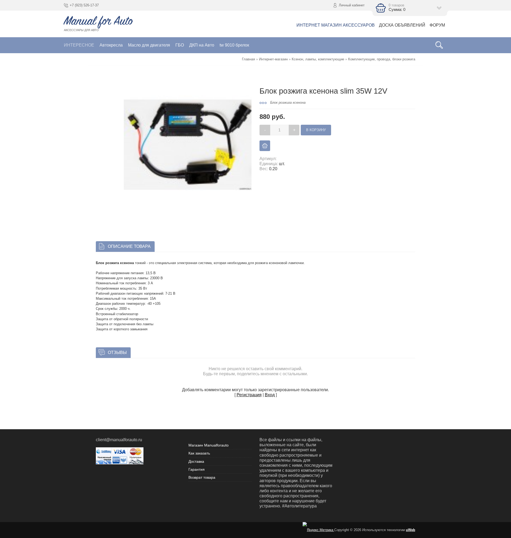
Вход (270, 395)
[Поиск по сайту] (439, 45)
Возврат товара (201, 477)
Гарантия (196, 469)
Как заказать (199, 453)
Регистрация (249, 395)
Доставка (196, 461)
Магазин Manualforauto (208, 445)
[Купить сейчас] (264, 145)
